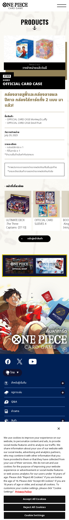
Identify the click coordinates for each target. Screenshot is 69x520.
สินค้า (14, 420)
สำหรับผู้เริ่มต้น (18, 383)
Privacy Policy (23, 492)
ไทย (12, 372)
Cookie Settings (34, 515)
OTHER (7, 76)
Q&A (14, 402)
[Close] (59, 429)
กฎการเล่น (16, 392)
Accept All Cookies (34, 499)
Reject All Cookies (34, 507)
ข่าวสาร (15, 411)
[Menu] (61, 6)
